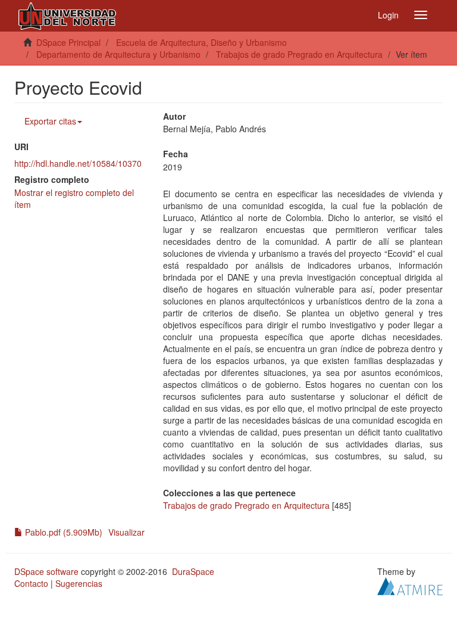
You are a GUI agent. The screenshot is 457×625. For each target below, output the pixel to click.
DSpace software (46, 571)
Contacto (31, 583)
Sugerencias (78, 583)
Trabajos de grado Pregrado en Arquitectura (299, 54)
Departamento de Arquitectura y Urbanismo (118, 54)
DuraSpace (193, 571)
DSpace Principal (68, 42)
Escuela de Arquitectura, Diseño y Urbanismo (201, 42)
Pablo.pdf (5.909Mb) (62, 532)
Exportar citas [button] (50, 121)
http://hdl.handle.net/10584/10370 (78, 163)
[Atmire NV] (410, 585)
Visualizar (126, 532)
